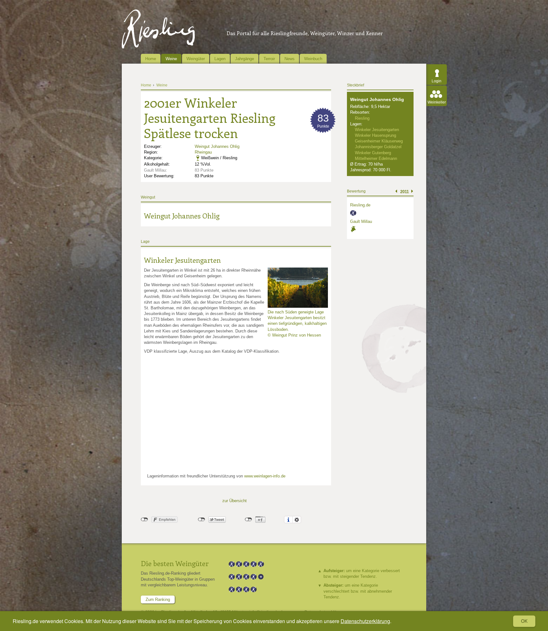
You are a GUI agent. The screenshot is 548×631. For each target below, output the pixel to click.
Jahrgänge (244, 58)
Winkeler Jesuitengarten (182, 260)
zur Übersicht (234, 500)
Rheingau (203, 152)
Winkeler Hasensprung (375, 135)
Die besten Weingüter (175, 563)
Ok (524, 621)
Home (150, 58)
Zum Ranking (158, 599)
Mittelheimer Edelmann (376, 158)
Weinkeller (436, 102)
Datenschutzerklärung (365, 621)
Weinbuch (313, 58)
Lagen (219, 58)
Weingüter (195, 58)
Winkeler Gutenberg (373, 152)
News (289, 58)
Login (436, 81)
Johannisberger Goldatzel (378, 146)
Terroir (269, 58)
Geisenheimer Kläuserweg (379, 141)
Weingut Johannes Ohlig (217, 146)
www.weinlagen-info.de (264, 476)
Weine (171, 58)
